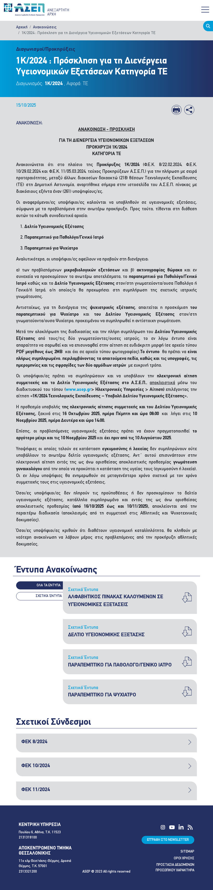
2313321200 (28, 871)
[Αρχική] (36, 9)
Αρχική (22, 27)
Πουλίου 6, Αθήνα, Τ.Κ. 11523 (40, 832)
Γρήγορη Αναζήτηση (208, 26)
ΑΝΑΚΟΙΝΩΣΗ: (29, 123)
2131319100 (28, 837)
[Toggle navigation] (205, 10)
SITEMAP (187, 851)
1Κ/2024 (54, 83)
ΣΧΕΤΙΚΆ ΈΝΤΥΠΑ (49, 596)
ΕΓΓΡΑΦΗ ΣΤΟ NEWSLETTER (168, 840)
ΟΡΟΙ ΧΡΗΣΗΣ (184, 858)
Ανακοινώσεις (44, 27)
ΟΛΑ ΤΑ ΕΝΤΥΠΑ (49, 585)
